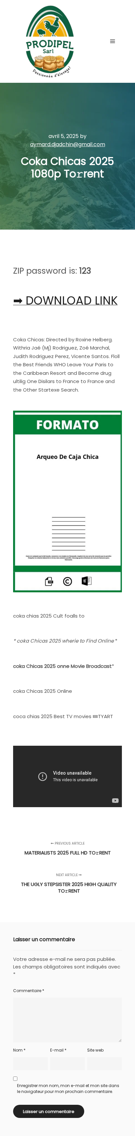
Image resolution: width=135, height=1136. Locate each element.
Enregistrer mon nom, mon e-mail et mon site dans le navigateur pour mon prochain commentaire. (68, 1088)
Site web (95, 1050)
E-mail (58, 1050)
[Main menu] (113, 41)
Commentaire (28, 990)
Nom (19, 1050)
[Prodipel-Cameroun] (49, 41)
